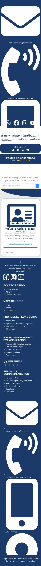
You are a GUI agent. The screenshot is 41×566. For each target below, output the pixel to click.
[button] (8, 136)
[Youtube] (33, 123)
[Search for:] (18, 185)
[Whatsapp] (8, 123)
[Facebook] (16, 123)
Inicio (12, 160)
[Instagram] (25, 123)
